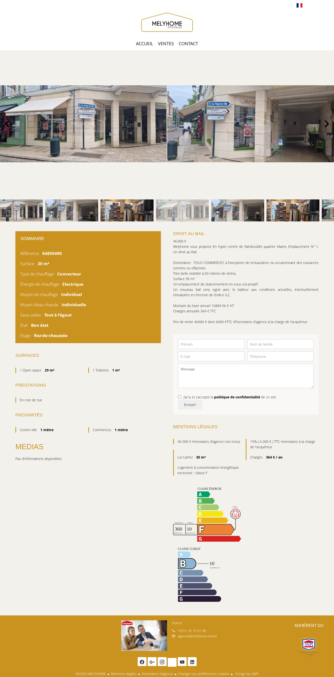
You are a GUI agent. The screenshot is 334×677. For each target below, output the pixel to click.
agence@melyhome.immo (197, 636)
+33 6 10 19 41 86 (192, 630)
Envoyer (190, 404)
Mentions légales (124, 673)
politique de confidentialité (237, 397)
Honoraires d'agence (157, 673)
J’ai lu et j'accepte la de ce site (230, 397)
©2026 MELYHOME (91, 673)
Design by (246, 673)
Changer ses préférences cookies (203, 673)
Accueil (167, 23)
